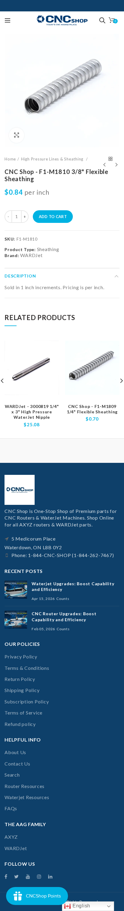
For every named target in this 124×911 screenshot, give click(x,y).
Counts (63, 598)
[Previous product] (104, 159)
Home (10, 159)
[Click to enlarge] (16, 135)
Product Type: (20, 249)
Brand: (12, 255)
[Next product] (116, 159)
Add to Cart (53, 216)
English (80, 905)
